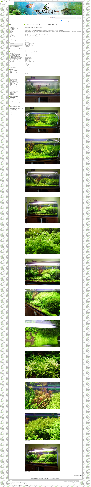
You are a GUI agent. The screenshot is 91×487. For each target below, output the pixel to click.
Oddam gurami (13, 84)
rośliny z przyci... (14, 87)
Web (59, 21)
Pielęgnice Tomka (13, 72)
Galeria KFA (12, 29)
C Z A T (11, 34)
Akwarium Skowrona (14, 73)
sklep (11, 90)
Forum (3, 4)
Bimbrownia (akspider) (15, 54)
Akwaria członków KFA (35, 24)
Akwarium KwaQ (13, 74)
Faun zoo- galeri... (14, 80)
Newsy (11, 31)
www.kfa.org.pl (66, 21)
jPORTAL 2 (76, 481)
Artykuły (27, 24)
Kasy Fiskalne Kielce (16, 485)
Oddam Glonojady (14, 83)
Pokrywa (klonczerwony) (15, 58)
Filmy (11, 30)
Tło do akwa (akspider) (15, 55)
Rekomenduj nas (13, 36)
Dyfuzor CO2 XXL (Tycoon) (16, 57)
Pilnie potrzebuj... (14, 79)
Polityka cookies (76, 484)
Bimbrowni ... (13, 53)
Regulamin (12, 111)
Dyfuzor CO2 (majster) (15, 56)
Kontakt (11, 37)
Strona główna (5, 2)
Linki (11, 33)
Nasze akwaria (13, 67)
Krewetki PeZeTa (13, 70)
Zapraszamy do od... (14, 85)
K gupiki (12, 93)
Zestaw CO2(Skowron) (15, 63)
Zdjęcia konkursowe (14, 114)
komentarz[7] (77, 475)
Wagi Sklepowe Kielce (36, 485)
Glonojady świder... (14, 91)
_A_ (78, 482)
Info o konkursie (13, 110)
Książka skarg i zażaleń (15, 40)
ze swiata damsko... (14, 81)
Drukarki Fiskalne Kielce (26, 485)
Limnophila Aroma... (14, 82)
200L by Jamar (13, 71)
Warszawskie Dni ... (14, 89)
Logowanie (12, 38)
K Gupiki (12, 94)
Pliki (11, 32)
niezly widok (13, 92)
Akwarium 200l (13, 86)
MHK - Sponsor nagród (15, 113)
